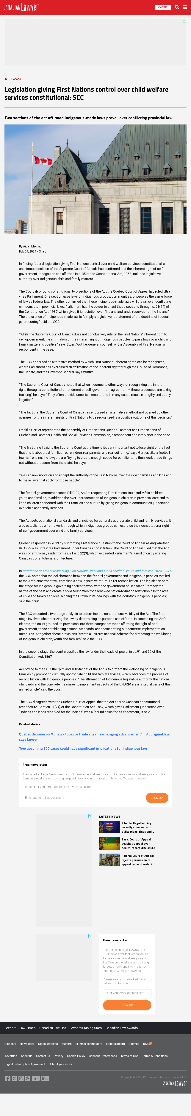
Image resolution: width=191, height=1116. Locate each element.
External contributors (88, 1044)
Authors (67, 1044)
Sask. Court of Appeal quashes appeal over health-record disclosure (138, 843)
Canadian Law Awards (122, 1028)
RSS (146, 1044)
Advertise (10, 1056)
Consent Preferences (103, 1056)
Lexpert (10, 1028)
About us (26, 1056)
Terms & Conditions (155, 1056)
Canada (16, 79)
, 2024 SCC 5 (97, 571)
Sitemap (134, 1044)
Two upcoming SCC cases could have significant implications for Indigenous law (83, 748)
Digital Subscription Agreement (24, 1064)
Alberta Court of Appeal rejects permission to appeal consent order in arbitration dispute (138, 860)
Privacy (58, 1056)
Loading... (163, 7)
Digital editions (48, 1044)
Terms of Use (129, 1056)
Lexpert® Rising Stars (86, 1028)
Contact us (43, 1056)
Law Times (27, 1028)
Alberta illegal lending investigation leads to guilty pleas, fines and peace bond (137, 827)
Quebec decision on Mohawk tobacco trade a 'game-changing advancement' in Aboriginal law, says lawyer (94, 737)
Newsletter (27, 1044)
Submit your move (60, 1064)
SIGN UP (157, 798)
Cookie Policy (76, 1056)
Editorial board (115, 1044)
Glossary (10, 1044)
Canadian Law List (52, 1028)
